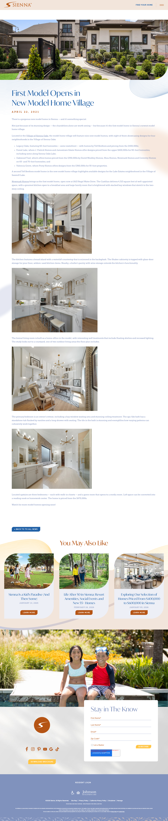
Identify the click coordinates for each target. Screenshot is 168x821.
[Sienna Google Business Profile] (51, 750)
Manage (120, 800)
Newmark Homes (20, 181)
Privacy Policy (83, 800)
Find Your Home (144, 5)
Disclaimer (111, 800)
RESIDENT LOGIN (83, 782)
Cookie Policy (121, 811)
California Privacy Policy (98, 800)
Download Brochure (42, 762)
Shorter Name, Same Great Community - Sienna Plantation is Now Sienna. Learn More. (84, 803)
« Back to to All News (26, 529)
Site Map (74, 800)
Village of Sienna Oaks (37, 136)
